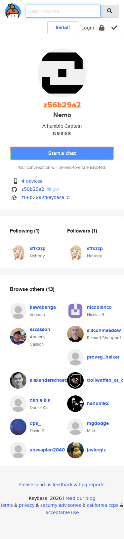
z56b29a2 (32, 188)
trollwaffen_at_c (105, 380)
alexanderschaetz (49, 380)
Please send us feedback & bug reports (61, 484)
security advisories (60, 505)
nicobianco (99, 307)
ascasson (40, 329)
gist (56, 189)
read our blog (80, 498)
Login (87, 27)
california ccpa (103, 505)
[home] (13, 9)
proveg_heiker (103, 357)
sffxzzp (38, 248)
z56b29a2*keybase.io (45, 197)
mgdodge (98, 423)
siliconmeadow (104, 330)
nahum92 (98, 403)
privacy (26, 505)
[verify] (114, 28)
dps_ (35, 423)
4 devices (31, 180)
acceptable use (62, 512)
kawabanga (43, 307)
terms (7, 505)
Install (63, 27)
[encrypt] (101, 28)
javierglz (96, 449)
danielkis (40, 400)
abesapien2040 (47, 449)
